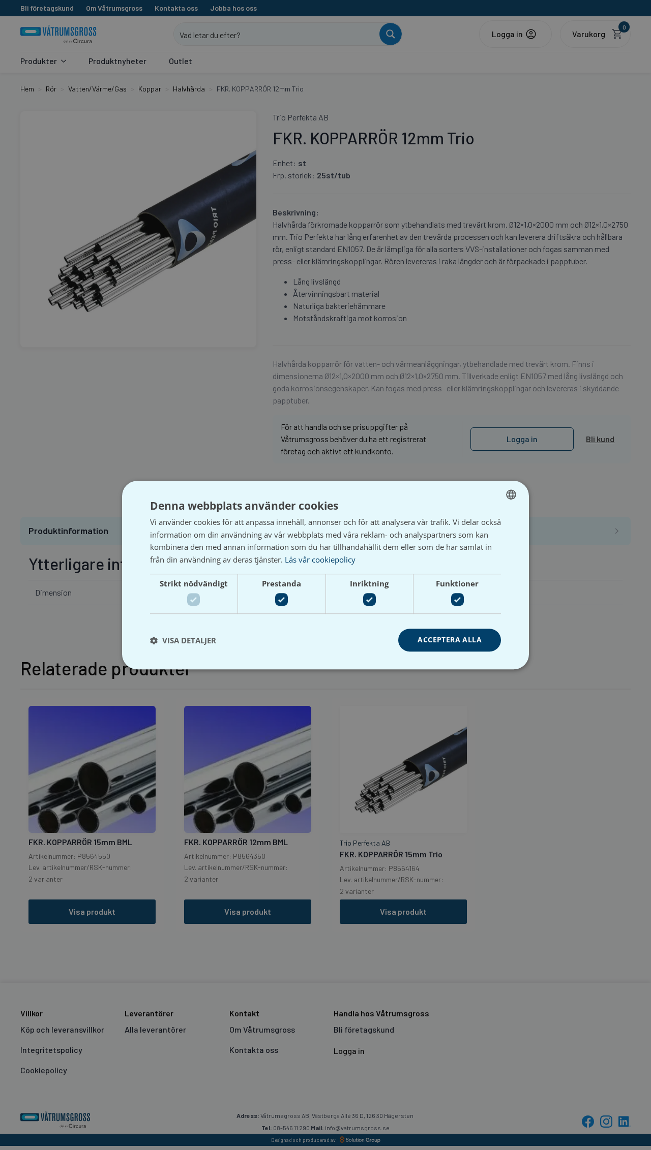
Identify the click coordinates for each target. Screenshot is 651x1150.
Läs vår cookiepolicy (320, 559)
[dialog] (325, 575)
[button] (183, 640)
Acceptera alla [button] (450, 640)
